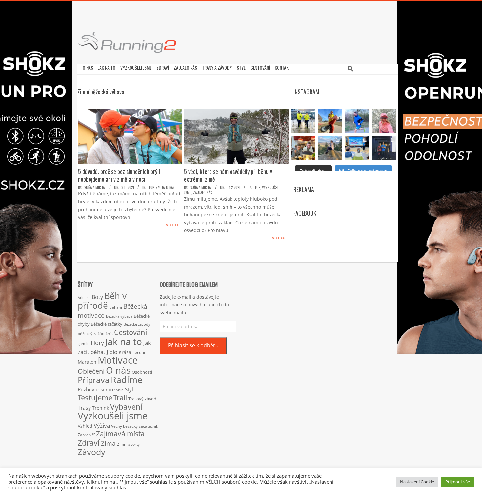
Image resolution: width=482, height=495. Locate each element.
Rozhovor (88, 389)
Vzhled (85, 426)
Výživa (102, 425)
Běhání (115, 307)
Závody (91, 451)
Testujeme (95, 397)
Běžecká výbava (119, 316)
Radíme (126, 380)
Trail (120, 397)
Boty (97, 297)
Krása (125, 352)
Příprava (94, 379)
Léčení (138, 352)
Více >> (172, 224)
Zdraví (89, 442)
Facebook (304, 213)
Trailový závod (142, 399)
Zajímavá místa (120, 433)
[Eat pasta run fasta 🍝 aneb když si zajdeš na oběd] (303, 148)
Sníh (120, 390)
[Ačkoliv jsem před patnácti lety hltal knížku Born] (330, 121)
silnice (108, 389)
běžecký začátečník (95, 333)
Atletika (84, 297)
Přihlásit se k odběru (193, 345)
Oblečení (91, 371)
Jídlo (112, 352)
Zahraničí (86, 434)
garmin (84, 343)
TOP (151, 187)
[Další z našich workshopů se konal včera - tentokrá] (357, 148)
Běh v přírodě (102, 300)
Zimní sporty (128, 444)
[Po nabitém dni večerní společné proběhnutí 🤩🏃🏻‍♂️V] (357, 121)
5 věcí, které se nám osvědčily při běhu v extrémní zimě (228, 175)
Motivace (118, 360)
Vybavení (126, 406)
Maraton (87, 362)
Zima (108, 443)
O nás (118, 370)
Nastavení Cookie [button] (417, 482)
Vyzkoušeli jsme (113, 415)
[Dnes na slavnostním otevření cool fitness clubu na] (384, 148)
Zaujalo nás (165, 187)
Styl (129, 389)
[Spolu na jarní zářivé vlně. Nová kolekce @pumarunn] (303, 121)
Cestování (130, 332)
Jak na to (123, 341)
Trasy (84, 407)
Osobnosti (142, 372)
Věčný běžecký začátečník (134, 426)
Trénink (100, 408)
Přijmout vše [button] (457, 482)
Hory (97, 343)
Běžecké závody (137, 324)
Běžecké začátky (106, 324)
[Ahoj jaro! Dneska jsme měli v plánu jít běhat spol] (384, 121)
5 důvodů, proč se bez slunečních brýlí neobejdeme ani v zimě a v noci (119, 175)
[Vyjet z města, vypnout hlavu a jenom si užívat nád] (330, 148)
